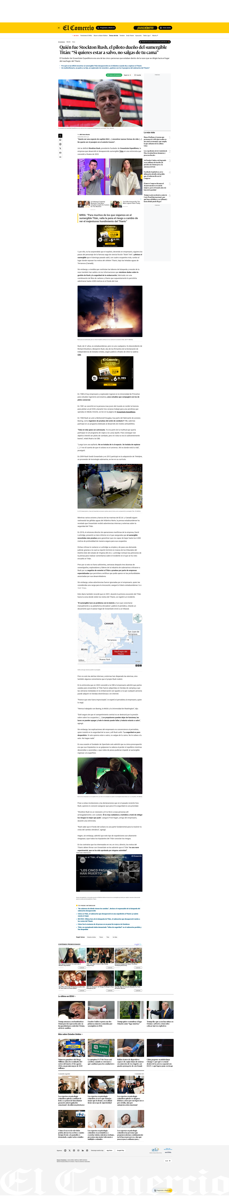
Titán (107, 937)
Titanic (101, 937)
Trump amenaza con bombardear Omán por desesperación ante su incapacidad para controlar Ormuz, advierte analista (71, 1024)
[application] (109, 873)
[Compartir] (60, 136)
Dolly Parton (130, 35)
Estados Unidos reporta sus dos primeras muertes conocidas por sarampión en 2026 (100, 1023)
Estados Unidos (91, 937)
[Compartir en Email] (60, 153)
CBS (79, 355)
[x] (70, 1150)
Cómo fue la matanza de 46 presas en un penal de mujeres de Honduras (104, 924)
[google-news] (87, 1150)
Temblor (122, 35)
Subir (166, 1160)
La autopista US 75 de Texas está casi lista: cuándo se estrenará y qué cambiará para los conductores (101, 1061)
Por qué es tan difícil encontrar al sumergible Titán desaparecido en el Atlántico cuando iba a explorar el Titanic (101, 66)
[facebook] (65, 1150)
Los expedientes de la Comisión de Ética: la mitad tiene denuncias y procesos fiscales (155, 153)
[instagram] (74, 1150)
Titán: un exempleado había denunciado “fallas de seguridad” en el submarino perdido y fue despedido (109, 928)
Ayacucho (138, 35)
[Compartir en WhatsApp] (60, 140)
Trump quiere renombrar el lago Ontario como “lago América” (129, 1022)
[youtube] (78, 1150)
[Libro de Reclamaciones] (168, 1150)
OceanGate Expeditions (126, 412)
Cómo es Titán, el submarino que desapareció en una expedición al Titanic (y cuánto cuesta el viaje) (108, 915)
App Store (109, 1150)
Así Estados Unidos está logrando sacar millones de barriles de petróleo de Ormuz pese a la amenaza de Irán (155, 163)
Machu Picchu (156, 35)
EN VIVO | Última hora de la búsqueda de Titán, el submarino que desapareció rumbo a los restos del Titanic (109, 920)
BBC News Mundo (85, 134)
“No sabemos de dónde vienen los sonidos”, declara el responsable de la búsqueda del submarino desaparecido (109, 910)
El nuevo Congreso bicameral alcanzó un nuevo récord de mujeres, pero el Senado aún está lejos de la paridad (155, 186)
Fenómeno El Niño (86, 35)
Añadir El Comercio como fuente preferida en (154, 42)
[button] (109, 873)
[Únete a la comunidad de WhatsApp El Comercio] (114, 75)
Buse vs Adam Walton (101, 35)
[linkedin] (83, 1150)
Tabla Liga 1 (147, 35)
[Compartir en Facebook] (60, 144)
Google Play (120, 1150)
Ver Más (115, 937)
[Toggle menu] (59, 28)
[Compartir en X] (60, 148)
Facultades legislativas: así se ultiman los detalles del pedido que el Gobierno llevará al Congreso (154, 175)
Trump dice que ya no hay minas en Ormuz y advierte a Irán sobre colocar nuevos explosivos (160, 1023)
